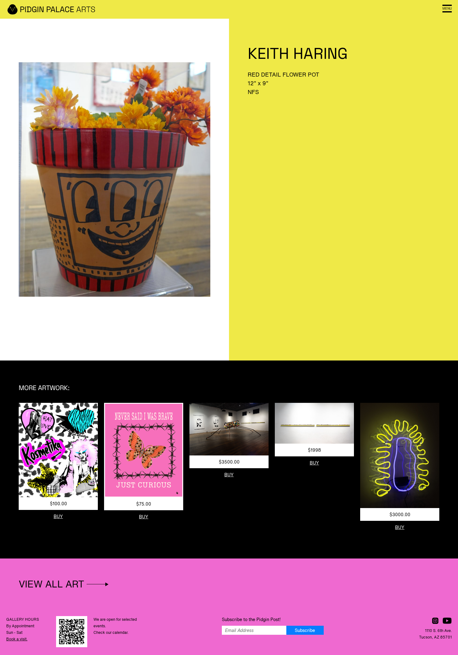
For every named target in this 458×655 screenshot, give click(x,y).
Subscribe (305, 630)
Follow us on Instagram (435, 620)
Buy (58, 516)
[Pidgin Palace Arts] (53, 9)
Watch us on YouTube (447, 620)
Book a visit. (16, 639)
